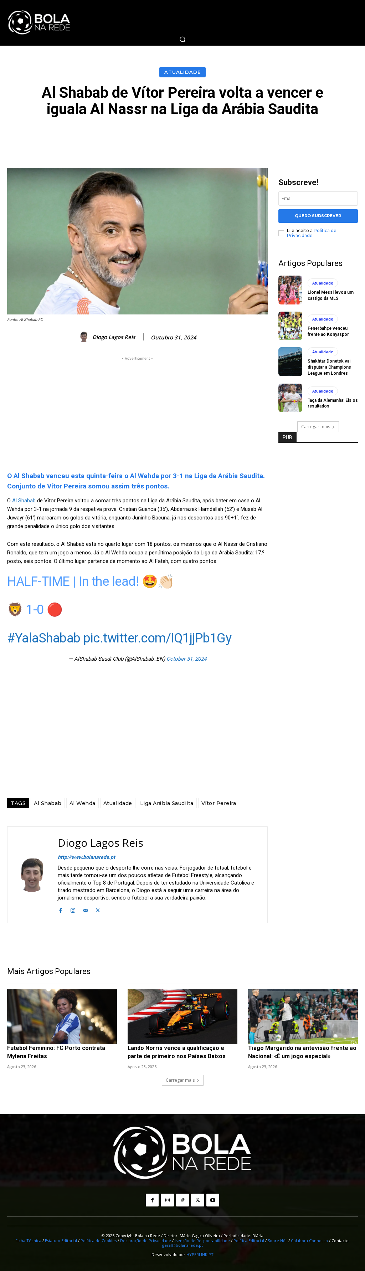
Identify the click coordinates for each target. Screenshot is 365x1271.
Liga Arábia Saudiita (167, 803)
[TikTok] (182, 1200)
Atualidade (182, 72)
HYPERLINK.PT (200, 1254)
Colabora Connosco (309, 1240)
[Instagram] (73, 909)
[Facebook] (60, 909)
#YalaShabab (44, 638)
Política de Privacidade (311, 233)
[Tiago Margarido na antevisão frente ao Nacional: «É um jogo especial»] (303, 1016)
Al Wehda (83, 803)
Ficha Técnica (28, 1240)
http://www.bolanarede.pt (86, 857)
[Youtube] (212, 1200)
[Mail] (85, 909)
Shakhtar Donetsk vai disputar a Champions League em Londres (329, 367)
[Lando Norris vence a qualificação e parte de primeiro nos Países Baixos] (182, 1016)
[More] (342, 137)
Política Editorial (248, 1240)
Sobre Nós (277, 1240)
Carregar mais (315, 427)
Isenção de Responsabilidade (202, 1240)
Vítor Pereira (218, 803)
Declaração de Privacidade (145, 1240)
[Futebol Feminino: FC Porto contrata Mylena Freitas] (62, 1016)
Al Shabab (24, 500)
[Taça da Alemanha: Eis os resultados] (290, 398)
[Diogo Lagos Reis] (84, 337)
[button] (182, 39)
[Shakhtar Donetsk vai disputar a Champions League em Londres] (290, 361)
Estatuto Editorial (61, 1240)
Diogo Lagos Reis (113, 337)
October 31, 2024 (186, 659)
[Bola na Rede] (39, 23)
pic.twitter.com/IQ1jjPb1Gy (157, 638)
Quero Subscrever (318, 215)
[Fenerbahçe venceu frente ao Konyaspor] (290, 326)
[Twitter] (98, 909)
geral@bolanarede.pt (182, 1245)
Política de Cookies (99, 1240)
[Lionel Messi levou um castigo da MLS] (290, 290)
